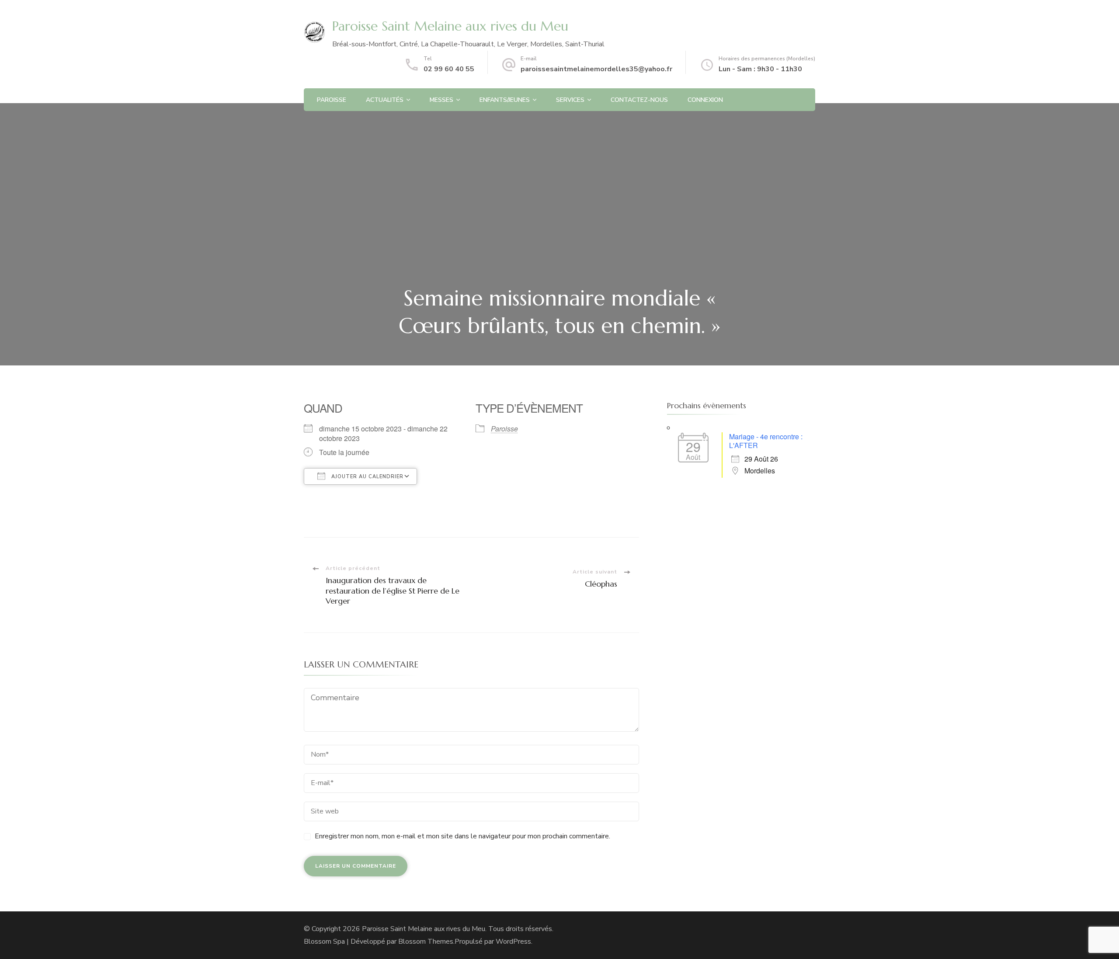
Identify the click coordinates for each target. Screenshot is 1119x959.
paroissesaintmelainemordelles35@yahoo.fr (596, 69)
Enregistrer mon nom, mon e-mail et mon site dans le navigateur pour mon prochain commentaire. (462, 836)
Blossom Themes (425, 941)
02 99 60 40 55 (449, 69)
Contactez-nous (639, 100)
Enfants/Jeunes (505, 100)
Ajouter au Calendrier (366, 476)
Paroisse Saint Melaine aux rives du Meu (450, 26)
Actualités (384, 100)
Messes (441, 100)
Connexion (705, 100)
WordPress (513, 941)
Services (570, 100)
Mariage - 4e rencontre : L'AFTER (766, 440)
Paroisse (331, 100)
